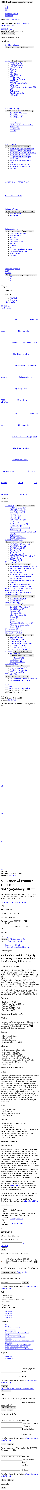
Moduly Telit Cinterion (13, 1335)
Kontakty (8, 273)
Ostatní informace (17, 947)
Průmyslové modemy (12, 209)
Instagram (8, 1313)
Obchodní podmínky (12, 1327)
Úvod (7, 684)
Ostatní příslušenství (18, 647)
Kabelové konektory (18, 668)
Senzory (13, 247)
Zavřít (4, 1250)
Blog (7, 271)
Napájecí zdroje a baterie (20, 649)
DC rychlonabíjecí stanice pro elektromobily (20, 577)
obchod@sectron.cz (8, 25)
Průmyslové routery (12, 229)
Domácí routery (11, 629)
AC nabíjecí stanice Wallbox (20, 155)
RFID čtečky (16, 660)
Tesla (11, 163)
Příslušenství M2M (13, 633)
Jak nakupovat (10, 1329)
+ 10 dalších (14, 95)
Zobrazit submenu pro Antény (21, 61)
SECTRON (12, 700)
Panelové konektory (18, 670)
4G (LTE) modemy (16, 213)
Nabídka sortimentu (12, 45)
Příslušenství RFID (17, 662)
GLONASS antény (16, 75)
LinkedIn (8, 1315)
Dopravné (8, 1339)
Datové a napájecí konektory (21, 643)
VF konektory (11, 664)
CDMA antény (15, 81)
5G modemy (14, 215)
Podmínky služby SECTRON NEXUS (19, 1349)
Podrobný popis (12, 945)
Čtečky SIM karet (17, 639)
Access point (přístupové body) (21, 249)
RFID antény (14, 77)
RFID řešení (15, 653)
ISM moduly (14, 127)
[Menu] (2, 285)
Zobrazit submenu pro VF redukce (17, 676)
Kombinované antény (17, 79)
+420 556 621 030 (22, 23)
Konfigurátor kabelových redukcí (17, 1333)
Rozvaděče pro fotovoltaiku (19, 165)
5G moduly (14, 119)
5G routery (13, 237)
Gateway (13, 245)
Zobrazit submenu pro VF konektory (17, 666)
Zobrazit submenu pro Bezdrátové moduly (19, 111)
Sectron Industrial (11, 14)
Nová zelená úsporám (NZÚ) (20, 167)
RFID (8, 651)
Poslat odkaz (21, 902)
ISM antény (14, 85)
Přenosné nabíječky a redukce (20, 151)
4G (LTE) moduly (16, 117)
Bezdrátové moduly (12, 108)
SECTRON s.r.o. (7, 29)
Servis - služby (15, 253)
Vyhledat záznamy (8, 33)
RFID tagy (19, 658)
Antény (8, 61)
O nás (7, 1325)
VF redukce (11, 674)
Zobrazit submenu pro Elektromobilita (18, 146)
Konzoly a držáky (17, 645)
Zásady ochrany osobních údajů (16, 1347)
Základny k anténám (17, 93)
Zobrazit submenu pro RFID (22, 651)
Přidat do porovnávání (17, 939)
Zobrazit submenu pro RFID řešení (22, 656)
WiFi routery (14, 239)
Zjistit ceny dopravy (8, 1407)
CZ (3, 2)
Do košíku (5, 939)
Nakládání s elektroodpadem (15, 1337)
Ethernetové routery (17, 241)
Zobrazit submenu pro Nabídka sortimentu (19, 47)
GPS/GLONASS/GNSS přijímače (17, 182)
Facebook (13, 902)
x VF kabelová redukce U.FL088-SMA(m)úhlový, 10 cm (19, 1261)
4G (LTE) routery (16, 235)
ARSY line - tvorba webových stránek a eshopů (17, 1389)
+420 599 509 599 (13, 19)
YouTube (8, 1317)
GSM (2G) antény (16, 63)
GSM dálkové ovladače (13, 196)
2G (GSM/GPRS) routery (19, 233)
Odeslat (25, 1282)
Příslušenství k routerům (18, 251)
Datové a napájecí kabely (20, 641)
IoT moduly (14, 121)
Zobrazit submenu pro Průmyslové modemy (20, 211)
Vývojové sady (16, 637)
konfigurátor (13, 1185)
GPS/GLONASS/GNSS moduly (21, 125)
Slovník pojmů (10, 1331)
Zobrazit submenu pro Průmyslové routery (19, 231)
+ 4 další (13, 131)
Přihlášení (13, 298)
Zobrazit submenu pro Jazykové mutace (19, 2)
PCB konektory (17, 672)
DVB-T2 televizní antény (19, 83)
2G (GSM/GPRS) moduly (19, 113)
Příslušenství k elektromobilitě (20, 161)
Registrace (13, 300)
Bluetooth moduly (16, 123)
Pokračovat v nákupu (8, 1272)
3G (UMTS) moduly (17, 115)
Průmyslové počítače (12, 269)
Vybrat (10, 1410)
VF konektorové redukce (20, 680)
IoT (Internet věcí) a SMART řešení (18, 592)
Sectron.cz (9, 16)
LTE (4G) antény (16, 67)
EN (6, 8)
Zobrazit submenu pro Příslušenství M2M (19, 635)
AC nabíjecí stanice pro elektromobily (23, 153)
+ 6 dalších (13, 255)
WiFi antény (14, 71)
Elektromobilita (10, 144)
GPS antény (14, 73)
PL (6, 10)
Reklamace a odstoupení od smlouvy (18, 1345)
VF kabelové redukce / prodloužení (23, 678)
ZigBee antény (15, 91)
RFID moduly (15, 129)
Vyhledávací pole (7, 31)
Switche (12, 243)
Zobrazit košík (22, 1272)
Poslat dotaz (5, 902)
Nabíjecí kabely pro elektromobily (22, 149)
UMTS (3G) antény (17, 65)
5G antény (13, 69)
